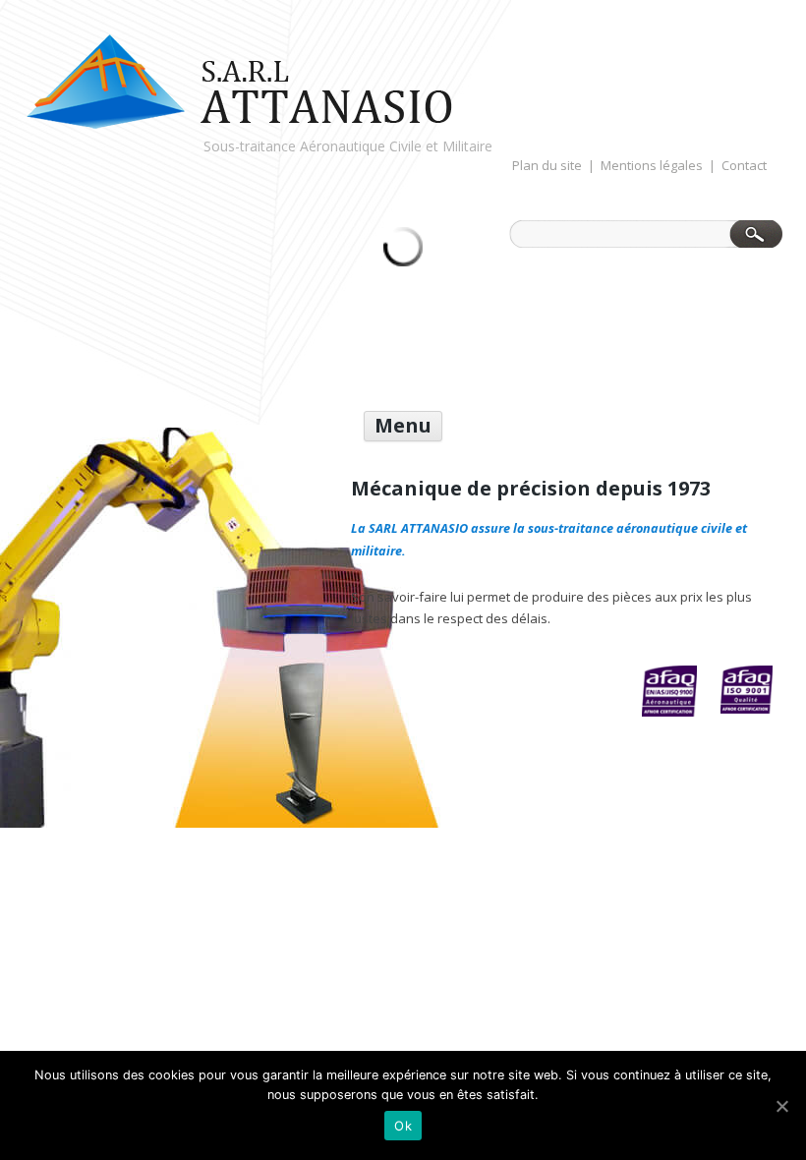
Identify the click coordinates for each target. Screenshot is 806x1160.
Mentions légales (652, 165)
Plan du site (547, 165)
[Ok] (781, 1106)
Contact (744, 165)
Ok (403, 1125)
